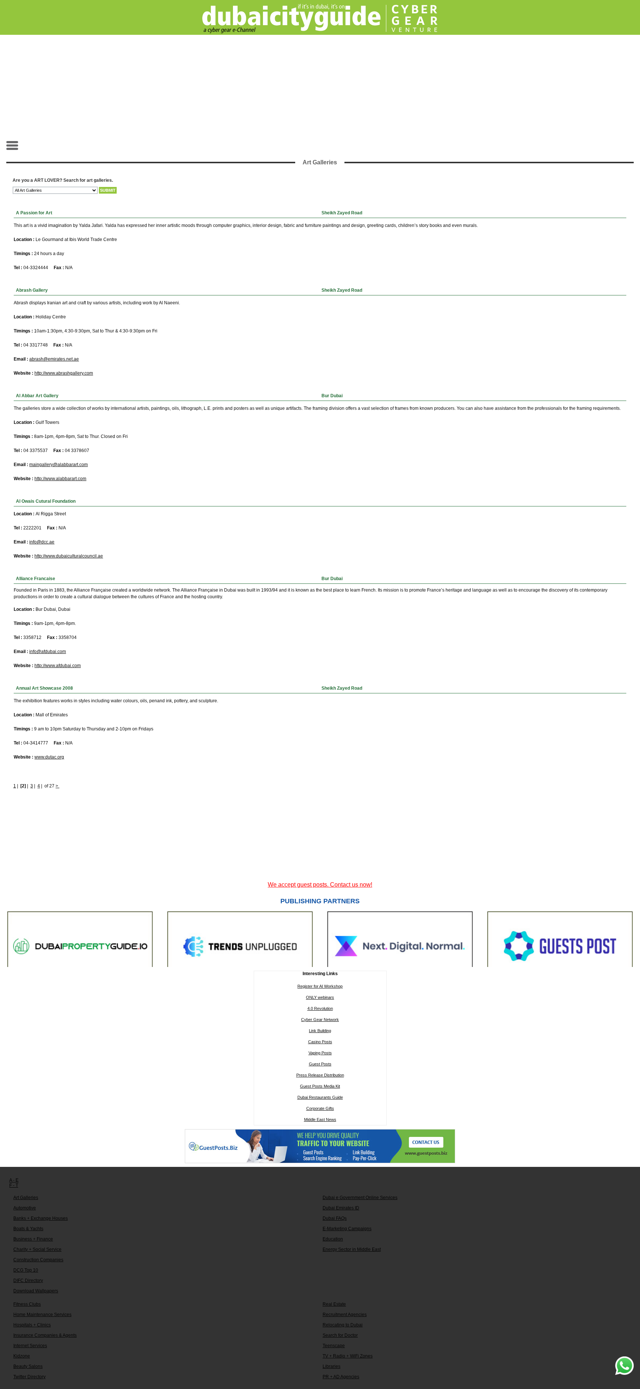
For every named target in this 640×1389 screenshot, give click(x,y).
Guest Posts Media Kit (320, 1086)
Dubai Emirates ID (341, 1208)
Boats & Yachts (28, 1228)
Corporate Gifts (320, 1108)
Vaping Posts (320, 1053)
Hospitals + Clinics (32, 1325)
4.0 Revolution (320, 1008)
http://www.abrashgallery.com (63, 373)
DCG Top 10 (25, 1270)
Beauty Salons (28, 1366)
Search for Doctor (340, 1335)
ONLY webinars (320, 997)
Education (333, 1239)
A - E (14, 1180)
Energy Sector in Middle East (352, 1249)
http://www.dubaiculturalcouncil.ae (68, 556)
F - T (13, 1185)
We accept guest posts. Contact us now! (320, 884)
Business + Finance (33, 1239)
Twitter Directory (29, 1376)
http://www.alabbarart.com (60, 478)
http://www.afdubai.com (57, 665)
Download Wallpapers (35, 1290)
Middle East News (320, 1119)
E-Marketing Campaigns (347, 1228)
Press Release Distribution (320, 1075)
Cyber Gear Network (320, 1019)
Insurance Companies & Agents (45, 1335)
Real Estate (334, 1304)
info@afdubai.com (47, 651)
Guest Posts (320, 1064)
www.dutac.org (49, 757)
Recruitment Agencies (345, 1314)
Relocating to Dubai (343, 1325)
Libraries (331, 1366)
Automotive (24, 1208)
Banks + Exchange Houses (40, 1218)
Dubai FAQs (335, 1218)
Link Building (320, 1030)
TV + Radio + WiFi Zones (348, 1356)
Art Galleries (25, 1197)
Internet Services (30, 1345)
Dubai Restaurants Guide (320, 1097)
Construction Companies (38, 1259)
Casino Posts (320, 1042)
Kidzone (21, 1356)
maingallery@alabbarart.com (58, 464)
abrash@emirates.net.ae (54, 359)
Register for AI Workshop (320, 986)
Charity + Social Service (37, 1249)
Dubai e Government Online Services (360, 1197)
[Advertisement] (320, 87)
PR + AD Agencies (341, 1376)
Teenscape (334, 1345)
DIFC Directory (28, 1280)
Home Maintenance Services (42, 1314)
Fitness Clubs (27, 1304)
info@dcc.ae (41, 542)
